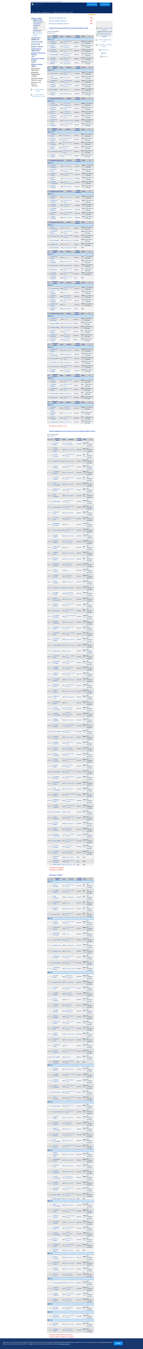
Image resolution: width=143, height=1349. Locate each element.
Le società (105, 4)
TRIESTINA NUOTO (68, 240)
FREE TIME (67, 228)
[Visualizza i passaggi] (90, 42)
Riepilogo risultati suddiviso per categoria (61, 1335)
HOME (33, 12)
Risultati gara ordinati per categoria (59, 23)
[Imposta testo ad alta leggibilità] (104, 36)
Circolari (35, 27)
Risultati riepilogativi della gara (57, 20)
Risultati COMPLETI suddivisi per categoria (61, 1337)
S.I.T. (33, 56)
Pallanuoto (35, 39)
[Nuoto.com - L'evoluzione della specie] (104, 56)
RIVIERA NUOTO (67, 93)
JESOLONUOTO (68, 186)
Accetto (118, 1343)
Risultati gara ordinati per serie (57, 18)
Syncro (40, 46)
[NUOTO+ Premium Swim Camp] (104, 41)
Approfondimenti (37, 30)
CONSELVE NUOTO (68, 120)
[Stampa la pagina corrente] (104, 31)
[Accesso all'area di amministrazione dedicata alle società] (104, 22)
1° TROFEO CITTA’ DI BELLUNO (59, 12)
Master (34, 66)
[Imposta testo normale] (104, 33)
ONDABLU (65, 89)
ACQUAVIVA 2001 (70, 559)
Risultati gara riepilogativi (56, 867)
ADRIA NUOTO (67, 77)
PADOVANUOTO (67, 261)
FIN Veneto (92, 4)
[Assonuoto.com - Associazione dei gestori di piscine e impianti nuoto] (104, 49)
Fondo (40, 42)
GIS (64, 304)
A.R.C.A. (65, 257)
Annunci (35, 86)
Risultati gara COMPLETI (56, 870)
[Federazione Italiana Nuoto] (38, 91)
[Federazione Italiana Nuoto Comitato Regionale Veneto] (37, 4)
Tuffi (38, 44)
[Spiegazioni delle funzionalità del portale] (104, 29)
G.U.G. (34, 62)
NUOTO (38, 12)
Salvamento (36, 51)
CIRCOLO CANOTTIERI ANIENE (69, 714)
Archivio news (37, 80)
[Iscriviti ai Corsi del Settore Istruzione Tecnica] (38, 96)
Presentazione (37, 23)
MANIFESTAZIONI (46, 12)
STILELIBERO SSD (68, 247)
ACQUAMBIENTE (66, 135)
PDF (91, 18)
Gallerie (34, 76)
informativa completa (64, 1344)
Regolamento (36, 25)
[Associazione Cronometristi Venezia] (104, 46)
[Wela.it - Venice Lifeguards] (103, 53)
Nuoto (40, 18)
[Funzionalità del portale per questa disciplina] (39, 35)
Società (35, 28)
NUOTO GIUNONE (68, 197)
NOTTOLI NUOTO (68, 209)
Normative (35, 70)
